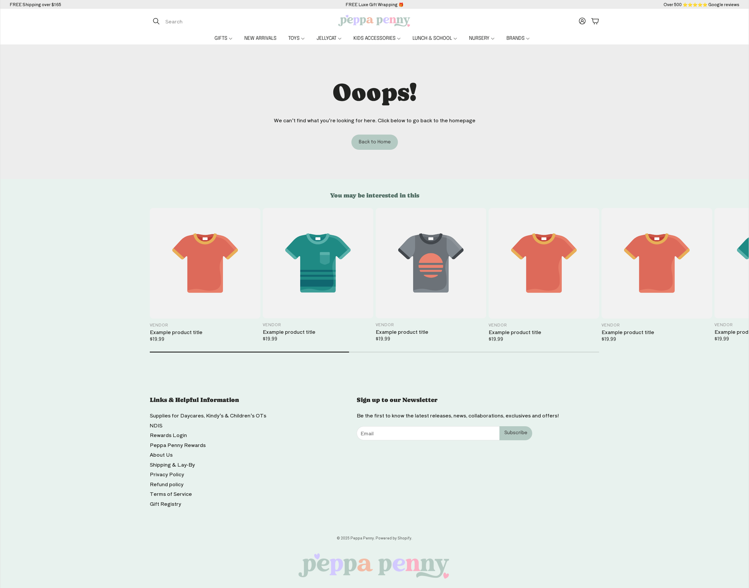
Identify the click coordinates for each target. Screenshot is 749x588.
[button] (211, 21)
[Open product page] (205, 263)
